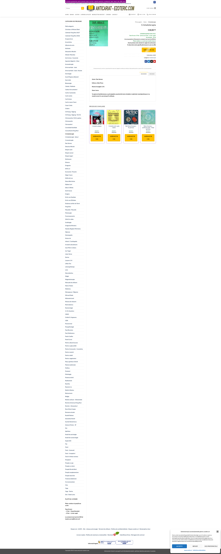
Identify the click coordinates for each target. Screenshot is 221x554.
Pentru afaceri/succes (71, 342)
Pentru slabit (69, 355)
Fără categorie (69, 26)
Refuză (195, 546)
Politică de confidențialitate (199, 550)
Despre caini (68, 149)
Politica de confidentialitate (119, 529)
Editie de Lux (69, 178)
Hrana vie (68, 238)
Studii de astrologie (71, 434)
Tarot (66, 447)
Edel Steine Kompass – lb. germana (131, 126)
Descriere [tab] (144, 74)
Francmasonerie (70, 216)
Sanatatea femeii (70, 418)
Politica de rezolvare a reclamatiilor (96, 535)
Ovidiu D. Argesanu (71, 317)
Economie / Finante (71, 172)
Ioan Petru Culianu (70, 247)
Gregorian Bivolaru (70, 225)
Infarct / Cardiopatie (71, 241)
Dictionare (68, 159)
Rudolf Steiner (69, 415)
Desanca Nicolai (70, 146)
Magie (67, 276)
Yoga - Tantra (69, 491)
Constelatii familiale (71, 127)
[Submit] (82, 8)
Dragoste (68, 165)
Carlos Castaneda (70, 93)
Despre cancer (69, 153)
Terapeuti (68, 459)
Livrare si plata (81, 535)
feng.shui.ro (68, 3)
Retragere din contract (138, 535)
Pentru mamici (69, 352)
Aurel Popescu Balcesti (72, 77)
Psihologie (68, 374)
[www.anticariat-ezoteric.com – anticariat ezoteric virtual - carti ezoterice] (110, 8)
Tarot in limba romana (71, 456)
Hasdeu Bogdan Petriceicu (73, 229)
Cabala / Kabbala (70, 86)
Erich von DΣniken (70, 200)
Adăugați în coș (149, 50)
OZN (66, 320)
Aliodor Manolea (70, 54)
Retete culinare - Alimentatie (73, 399)
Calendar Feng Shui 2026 (72, 36)
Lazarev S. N (68, 260)
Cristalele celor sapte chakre (114, 126)
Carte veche (68, 96)
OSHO (67, 314)
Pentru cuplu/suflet (70, 346)
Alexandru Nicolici (70, 51)
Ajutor (77, 14)
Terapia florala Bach (71, 469)
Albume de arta (69, 45)
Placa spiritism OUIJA (71, 361)
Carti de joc (68, 99)
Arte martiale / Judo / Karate (73, 70)
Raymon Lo (68, 387)
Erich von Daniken (70, 197)
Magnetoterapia (70, 279)
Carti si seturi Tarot (70, 102)
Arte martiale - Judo (71, 67)
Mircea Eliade (69, 295)
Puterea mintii (69, 377)
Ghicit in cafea (69, 219)
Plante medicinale (70, 365)
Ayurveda (68, 80)
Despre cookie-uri (133, 529)
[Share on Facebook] (146, 61)
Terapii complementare (72, 472)
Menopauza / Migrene (71, 292)
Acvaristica (68, 42)
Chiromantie (69, 121)
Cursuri (108, 14)
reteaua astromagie (92, 529)
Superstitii (68, 441)
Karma (67, 257)
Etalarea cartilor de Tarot (72, 203)
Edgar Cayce (68, 175)
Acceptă (179, 546)
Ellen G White (69, 187)
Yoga (66, 488)
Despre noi (74, 529)
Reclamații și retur (145, 529)
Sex (66, 428)
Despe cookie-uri (188, 550)
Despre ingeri (69, 156)
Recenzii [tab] (152, 74)
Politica (67, 368)
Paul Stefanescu (70, 333)
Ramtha (67, 384)
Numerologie (69, 308)
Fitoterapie (68, 213)
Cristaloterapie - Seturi (71, 137)
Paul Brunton (69, 330)
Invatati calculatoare (71, 244)
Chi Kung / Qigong (70, 111)
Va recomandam (70, 482)
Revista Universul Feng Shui (73, 403)
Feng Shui (68, 206)
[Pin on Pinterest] (154, 61)
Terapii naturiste (70, 475)
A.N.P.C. (80, 529)
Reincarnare (68, 393)
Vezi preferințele (211, 546)
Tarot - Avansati (69, 450)
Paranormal (68, 323)
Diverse (67, 162)
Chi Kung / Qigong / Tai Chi (73, 115)
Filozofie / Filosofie (70, 210)
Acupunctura (69, 39)
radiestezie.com (127, 3)
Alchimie (67, 48)
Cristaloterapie (69, 134)
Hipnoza (67, 232)
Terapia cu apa (69, 463)
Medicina (68, 289)
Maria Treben (69, 285)
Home (67, 14)
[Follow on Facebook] (154, 2)
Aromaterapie (69, 64)
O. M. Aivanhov (69, 311)
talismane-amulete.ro (86, 3)
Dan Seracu (68, 143)
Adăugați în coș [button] (97, 138)
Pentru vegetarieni (70, 358)
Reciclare (110, 535)
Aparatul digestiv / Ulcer (72, 61)
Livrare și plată (86, 14)
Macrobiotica (69, 273)
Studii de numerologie (71, 437)
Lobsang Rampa (70, 267)
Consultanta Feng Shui (71, 130)
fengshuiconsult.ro (110, 3)
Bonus (72, 14)
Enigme (67, 194)
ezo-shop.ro (93, 3)
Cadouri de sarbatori (71, 89)
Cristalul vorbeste (96, 126)
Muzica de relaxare (70, 301)
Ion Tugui (68, 251)
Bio (84, 529)
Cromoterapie (69, 140)
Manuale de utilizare (71, 282)
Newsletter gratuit (98, 14)
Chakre (67, 108)
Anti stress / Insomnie (71, 58)
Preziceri (67, 371)
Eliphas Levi (68, 184)
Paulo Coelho (69, 336)
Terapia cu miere (70, 466)
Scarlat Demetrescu (71, 421)
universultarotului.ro (119, 3)
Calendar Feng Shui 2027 (72, 32)
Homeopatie (68, 235)
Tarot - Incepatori (70, 453)
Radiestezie (68, 380)
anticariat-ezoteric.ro (101, 3)
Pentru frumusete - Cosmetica (74, 349)
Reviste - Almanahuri (71, 406)
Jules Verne (68, 254)
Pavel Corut (68, 339)
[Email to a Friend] (151, 61)
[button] (217, 531)
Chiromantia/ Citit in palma (73, 118)
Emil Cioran (68, 191)
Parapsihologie (69, 327)
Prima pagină (138, 22)
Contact (115, 14)
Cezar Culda (68, 105)
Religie (67, 396)
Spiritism (67, 431)
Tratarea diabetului (70, 478)
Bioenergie (68, 83)
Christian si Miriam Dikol (72, 29)
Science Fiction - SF (70, 425)
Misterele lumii (69, 298)
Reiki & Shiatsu (69, 390)
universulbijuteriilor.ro (76, 3)
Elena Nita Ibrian (70, 181)
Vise (66, 485)
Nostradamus (69, 304)
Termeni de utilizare (104, 529)
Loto (66, 270)
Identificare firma (125, 535)
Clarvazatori (68, 124)
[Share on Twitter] (148, 61)
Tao (66, 444)
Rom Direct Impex (70, 409)
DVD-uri (67, 168)
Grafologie (68, 222)
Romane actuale (70, 412)
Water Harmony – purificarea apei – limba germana (148, 127)
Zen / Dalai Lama (70, 494)
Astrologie (68, 73)
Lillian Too (68, 263)
